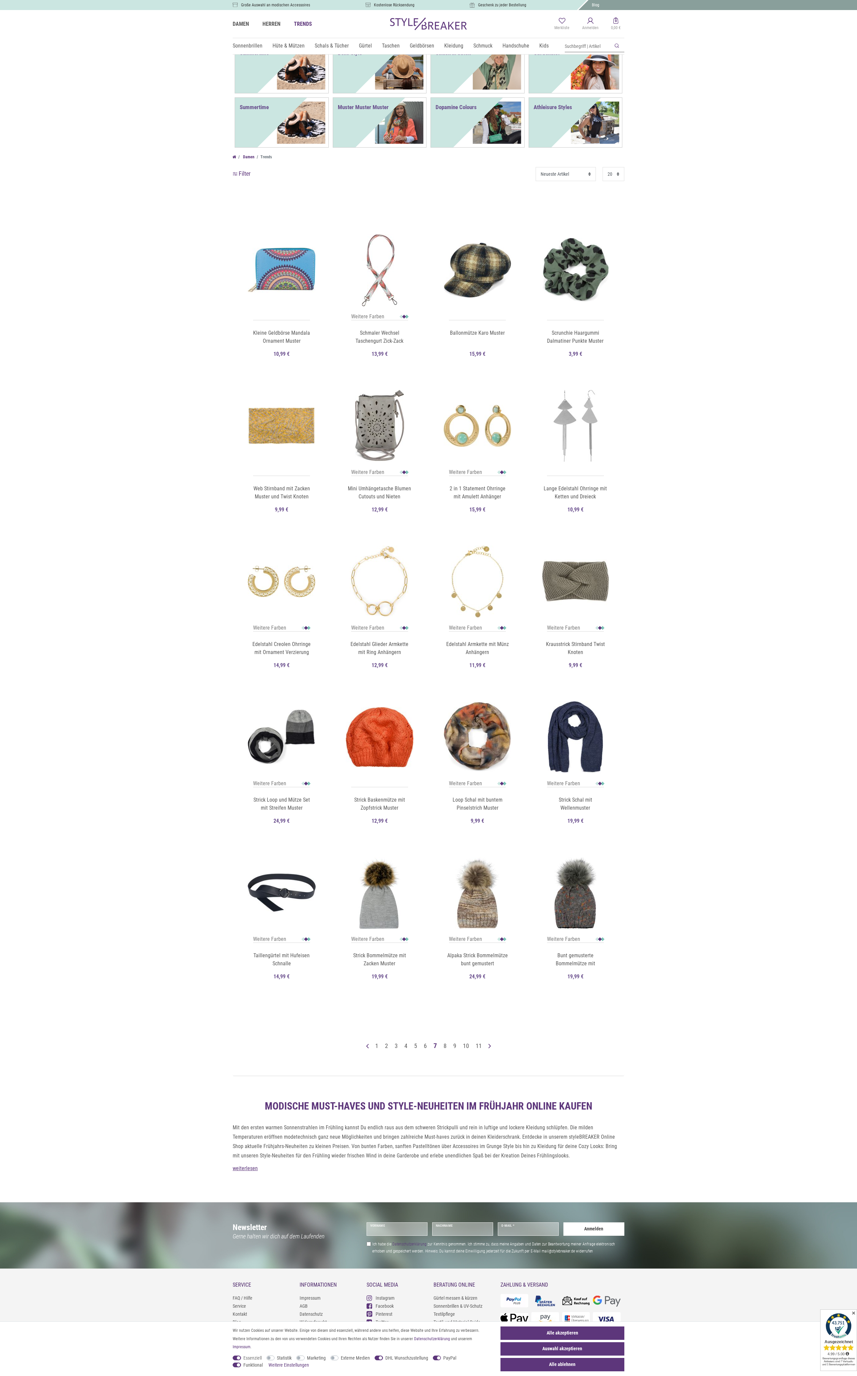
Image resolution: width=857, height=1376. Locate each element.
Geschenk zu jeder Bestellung (502, 5)
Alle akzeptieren (562, 1332)
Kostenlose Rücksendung (394, 5)
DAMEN (241, 24)
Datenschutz (311, 1314)
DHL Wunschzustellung (406, 1358)
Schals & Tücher (332, 46)
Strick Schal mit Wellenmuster (575, 804)
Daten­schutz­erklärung (432, 1339)
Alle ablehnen (562, 1364)
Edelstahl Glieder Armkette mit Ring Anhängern (379, 648)
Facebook (385, 1306)
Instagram (385, 1298)
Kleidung (453, 46)
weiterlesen (245, 1168)
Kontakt (240, 1314)
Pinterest (384, 1314)
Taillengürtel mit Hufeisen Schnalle (281, 959)
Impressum (310, 1298)
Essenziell (252, 1358)
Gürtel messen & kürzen (455, 1298)
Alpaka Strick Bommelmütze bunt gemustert (477, 959)
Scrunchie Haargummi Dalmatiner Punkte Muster (575, 337)
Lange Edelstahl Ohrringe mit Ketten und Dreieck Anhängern (575, 493)
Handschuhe (515, 46)
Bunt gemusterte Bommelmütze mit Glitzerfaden (575, 960)
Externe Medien (355, 1358)
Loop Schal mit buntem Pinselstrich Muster (477, 804)
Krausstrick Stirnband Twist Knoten (575, 648)
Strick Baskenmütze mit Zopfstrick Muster (379, 804)
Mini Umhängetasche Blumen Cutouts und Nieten (379, 492)
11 (479, 1045)
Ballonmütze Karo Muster (477, 333)
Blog (595, 5)
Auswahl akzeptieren (562, 1348)
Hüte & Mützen (288, 46)
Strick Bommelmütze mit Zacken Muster (379, 959)
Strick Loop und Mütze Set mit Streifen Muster (281, 804)
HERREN (271, 24)
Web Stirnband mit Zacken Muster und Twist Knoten (281, 492)
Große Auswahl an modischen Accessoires (275, 5)
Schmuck (482, 46)
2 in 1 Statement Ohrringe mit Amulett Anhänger (477, 492)
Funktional (253, 1365)
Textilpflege (444, 1314)
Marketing (316, 1358)
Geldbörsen (422, 46)
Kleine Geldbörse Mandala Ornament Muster (281, 337)
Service (239, 1306)
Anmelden (593, 1228)
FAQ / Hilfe (242, 1298)
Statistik (284, 1358)
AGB (304, 1306)
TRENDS (303, 24)
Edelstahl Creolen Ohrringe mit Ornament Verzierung (281, 648)
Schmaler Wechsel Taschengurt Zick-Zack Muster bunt (379, 337)
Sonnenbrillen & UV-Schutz (458, 1306)
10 (466, 1045)
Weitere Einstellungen (288, 1365)
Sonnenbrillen (247, 46)
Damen (248, 157)
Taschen (391, 46)
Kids (544, 46)
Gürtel (365, 46)
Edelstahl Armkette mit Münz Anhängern (477, 648)
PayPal (449, 1358)
